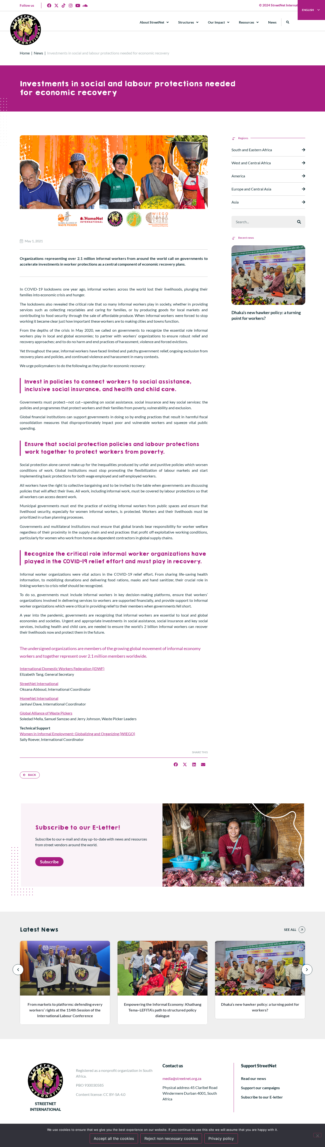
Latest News (39, 929)
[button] (288, 22)
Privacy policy (221, 1138)
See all (290, 930)
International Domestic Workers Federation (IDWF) (62, 668)
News (272, 22)
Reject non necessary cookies (171, 1138)
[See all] (302, 929)
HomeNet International (39, 698)
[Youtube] (78, 5)
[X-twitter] (56, 5)
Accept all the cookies (114, 1138)
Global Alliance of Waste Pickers (46, 713)
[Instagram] (71, 5)
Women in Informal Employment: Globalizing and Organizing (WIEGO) (77, 733)
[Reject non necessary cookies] (317, 1135)
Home (25, 53)
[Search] (299, 222)
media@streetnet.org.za (181, 1078)
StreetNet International (39, 683)
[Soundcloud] (85, 5)
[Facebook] (49, 5)
